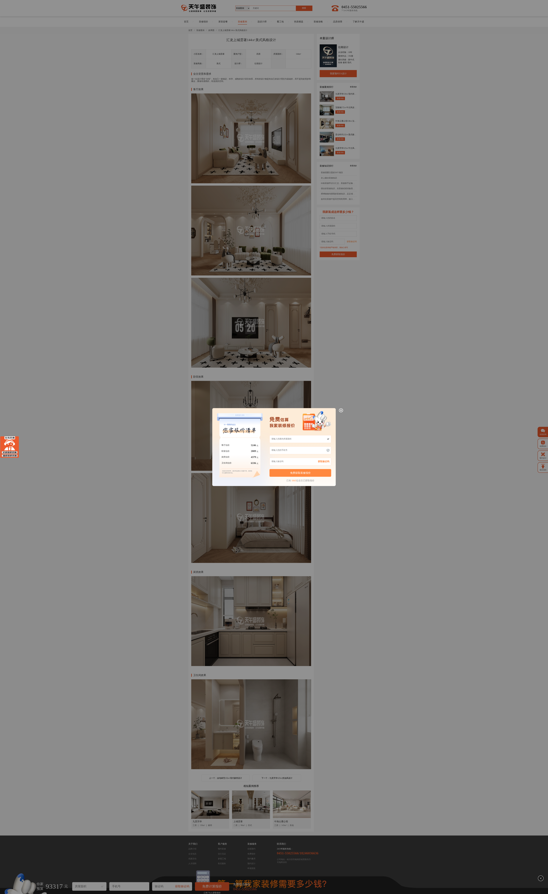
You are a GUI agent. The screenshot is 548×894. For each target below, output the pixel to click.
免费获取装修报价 (300, 472)
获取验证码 (323, 461)
